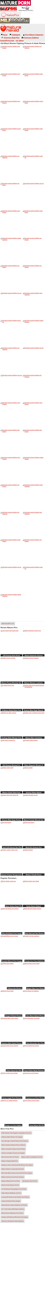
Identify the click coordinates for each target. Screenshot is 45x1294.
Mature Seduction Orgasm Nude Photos (13, 1149)
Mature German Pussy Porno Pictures (13, 1177)
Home (5, 35)
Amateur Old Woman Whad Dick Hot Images (15, 1217)
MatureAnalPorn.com (8, 623)
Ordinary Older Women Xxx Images (12, 1137)
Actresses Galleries (31, 38)
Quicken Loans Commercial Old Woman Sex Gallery (17, 1165)
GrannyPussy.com (7, 40)
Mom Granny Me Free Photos (10, 1157)
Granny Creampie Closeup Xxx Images (13, 1153)
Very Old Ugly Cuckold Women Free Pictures (15, 1141)
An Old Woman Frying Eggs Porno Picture (14, 1189)
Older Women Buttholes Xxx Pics (11, 1193)
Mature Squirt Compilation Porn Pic (31, 1157)
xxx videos (20, 40)
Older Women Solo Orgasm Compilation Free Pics (16, 1133)
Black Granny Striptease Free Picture (12, 1213)
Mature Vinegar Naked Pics (10, 1161)
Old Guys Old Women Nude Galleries (13, 1221)
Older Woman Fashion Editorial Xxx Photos (14, 1205)
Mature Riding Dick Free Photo (11, 1181)
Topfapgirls (16, 35)
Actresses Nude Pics (11, 38)
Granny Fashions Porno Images (11, 1201)
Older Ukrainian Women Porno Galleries (13, 1145)
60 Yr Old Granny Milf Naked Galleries (13, 1209)
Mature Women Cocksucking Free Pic (13, 1169)
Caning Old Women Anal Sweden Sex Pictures (15, 1197)
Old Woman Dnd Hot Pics (29, 1181)
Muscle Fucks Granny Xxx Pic (10, 1185)
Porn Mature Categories (34, 35)
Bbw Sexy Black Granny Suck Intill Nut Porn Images (17, 1173)
